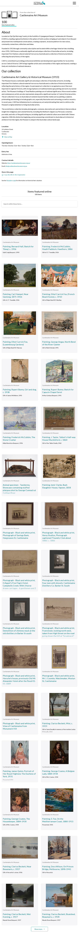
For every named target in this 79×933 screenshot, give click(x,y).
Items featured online (8, 23)
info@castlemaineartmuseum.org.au (16, 166)
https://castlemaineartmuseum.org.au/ (18, 163)
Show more (38, 929)
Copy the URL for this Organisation (14, 175)
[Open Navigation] (69, 3)
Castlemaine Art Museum (34, 15)
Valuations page (11, 180)
